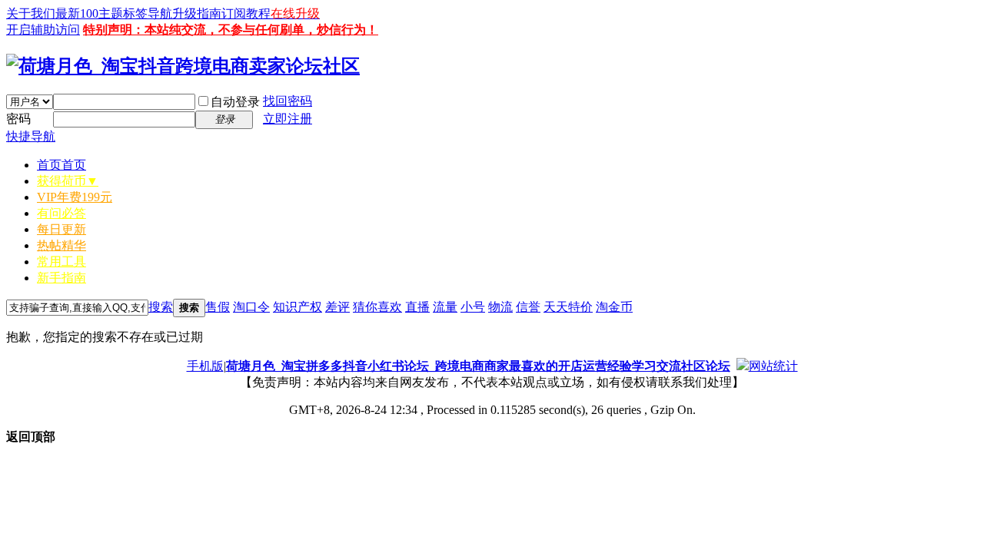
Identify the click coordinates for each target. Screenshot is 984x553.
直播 (417, 306)
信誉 (528, 306)
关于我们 (30, 13)
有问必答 (61, 213)
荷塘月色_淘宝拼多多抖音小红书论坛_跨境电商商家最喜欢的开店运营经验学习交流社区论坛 (478, 366)
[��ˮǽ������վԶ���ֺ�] (742, 366)
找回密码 (287, 101)
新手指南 (61, 277)
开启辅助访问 (43, 29)
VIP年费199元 (74, 197)
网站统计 (773, 366)
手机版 (205, 366)
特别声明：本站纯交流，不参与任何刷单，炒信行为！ (230, 29)
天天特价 (568, 306)
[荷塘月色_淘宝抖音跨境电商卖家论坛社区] (183, 66)
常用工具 (61, 261)
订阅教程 (246, 13)
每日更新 (61, 229)
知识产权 (297, 306)
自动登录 (235, 101)
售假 (217, 306)
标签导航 (147, 13)
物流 (500, 306)
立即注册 (287, 118)
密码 (18, 118)
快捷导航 (30, 136)
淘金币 (614, 306)
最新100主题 (89, 13)
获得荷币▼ (67, 180)
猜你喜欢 (377, 306)
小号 (472, 306)
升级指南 (196, 13)
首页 (61, 164)
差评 (337, 306)
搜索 (160, 306)
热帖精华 (61, 245)
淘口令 (251, 306)
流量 (445, 306)
